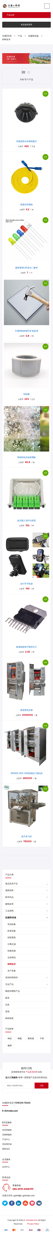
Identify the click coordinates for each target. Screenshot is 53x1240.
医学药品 (9, 897)
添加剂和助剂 (11, 977)
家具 (7, 998)
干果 (42, 1038)
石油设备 (12, 924)
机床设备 (12, 931)
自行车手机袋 (26, 583)
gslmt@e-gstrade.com (24, 1195)
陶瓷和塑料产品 (12, 991)
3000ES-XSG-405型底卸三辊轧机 (27, 773)
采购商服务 (7, 1135)
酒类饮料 (9, 890)
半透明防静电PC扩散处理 (26, 331)
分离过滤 (12, 944)
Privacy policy (33, 1224)
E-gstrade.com (31, 1220)
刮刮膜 (26, 394)
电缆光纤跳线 (26, 204)
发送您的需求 (26, 24)
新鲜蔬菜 (9, 1018)
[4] (23, 72)
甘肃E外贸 (7, 36)
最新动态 (6, 1149)
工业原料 (9, 911)
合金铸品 (12, 957)
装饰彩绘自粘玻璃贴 (26, 457)
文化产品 (9, 984)
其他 (7, 1011)
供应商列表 (7, 1144)
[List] (28, 72)
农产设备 (12, 970)
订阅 (41, 1086)
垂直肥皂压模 (26, 710)
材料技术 (6, 39)
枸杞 (10, 1038)
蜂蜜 (20, 1038)
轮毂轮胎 (12, 951)
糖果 (10, 1045)
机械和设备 (33, 36)
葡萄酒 (31, 1038)
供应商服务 (7, 1130)
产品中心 (6, 1139)
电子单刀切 (26, 836)
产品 (20, 36)
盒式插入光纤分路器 (26, 520)
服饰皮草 (9, 904)
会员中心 (6, 1167)
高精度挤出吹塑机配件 (26, 141)
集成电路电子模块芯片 (26, 647)
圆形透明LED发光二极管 (26, 268)
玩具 (7, 1004)
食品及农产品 (11, 883)
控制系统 (12, 937)
